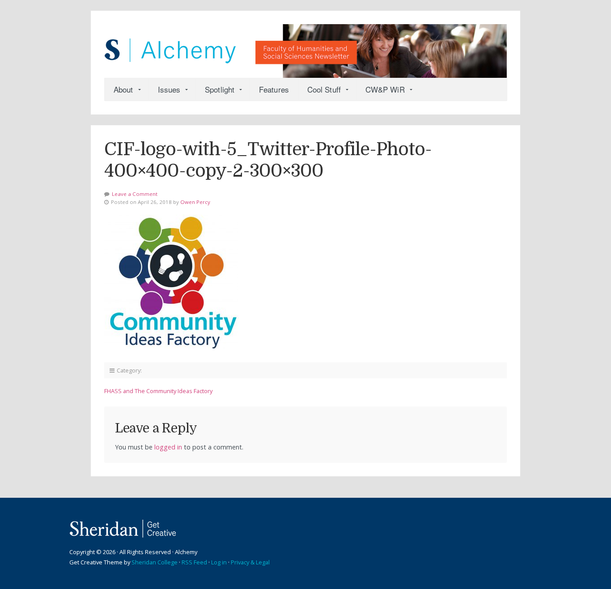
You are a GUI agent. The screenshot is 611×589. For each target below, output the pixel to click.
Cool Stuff (324, 89)
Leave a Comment (134, 194)
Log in (219, 562)
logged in (168, 447)
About (123, 89)
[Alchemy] (305, 46)
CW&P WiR (385, 89)
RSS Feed (194, 562)
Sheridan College (155, 562)
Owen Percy (195, 202)
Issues (169, 89)
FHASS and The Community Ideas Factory (158, 391)
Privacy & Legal (250, 562)
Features (274, 89)
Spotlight (219, 89)
